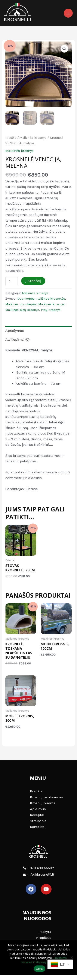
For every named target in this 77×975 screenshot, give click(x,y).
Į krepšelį (33, 281)
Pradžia (10, 138)
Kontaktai (37, 827)
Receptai (37, 815)
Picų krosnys (50, 309)
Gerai (39, 968)
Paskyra (44, 932)
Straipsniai (38, 821)
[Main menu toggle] (68, 13)
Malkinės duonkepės (20, 304)
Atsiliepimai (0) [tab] (17, 340)
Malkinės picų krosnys (22, 309)
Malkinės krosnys (33, 138)
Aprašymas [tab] (14, 331)
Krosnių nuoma (42, 803)
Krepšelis (43, 938)
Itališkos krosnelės (50, 298)
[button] (64, 49)
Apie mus (38, 809)
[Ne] (72, 957)
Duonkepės (25, 298)
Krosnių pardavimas (46, 797)
